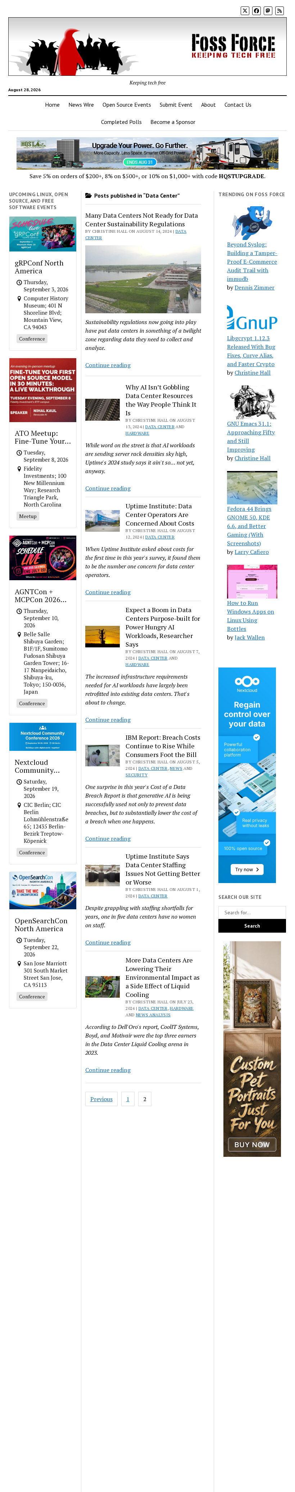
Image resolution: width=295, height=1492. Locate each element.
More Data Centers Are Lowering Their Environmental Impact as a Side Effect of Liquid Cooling (163, 977)
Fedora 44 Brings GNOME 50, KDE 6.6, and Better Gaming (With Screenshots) (249, 526)
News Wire (81, 104)
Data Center (159, 426)
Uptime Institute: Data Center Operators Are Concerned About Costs (160, 514)
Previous (101, 1099)
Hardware (137, 433)
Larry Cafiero (252, 552)
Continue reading (108, 365)
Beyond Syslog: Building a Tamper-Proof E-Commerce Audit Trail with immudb (252, 261)
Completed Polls (121, 121)
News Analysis (153, 1014)
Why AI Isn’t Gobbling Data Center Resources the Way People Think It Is (161, 400)
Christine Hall (253, 373)
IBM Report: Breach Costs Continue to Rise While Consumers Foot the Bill (163, 746)
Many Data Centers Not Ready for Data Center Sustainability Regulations (141, 219)
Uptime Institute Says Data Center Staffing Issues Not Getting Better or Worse (163, 869)
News (176, 768)
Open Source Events (127, 104)
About (208, 104)
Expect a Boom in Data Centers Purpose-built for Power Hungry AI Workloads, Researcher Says (163, 626)
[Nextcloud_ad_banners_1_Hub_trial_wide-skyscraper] (247, 881)
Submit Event (176, 104)
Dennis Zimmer (254, 287)
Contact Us (237, 104)
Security (137, 774)
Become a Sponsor (172, 121)
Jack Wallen (250, 637)
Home (52, 104)
